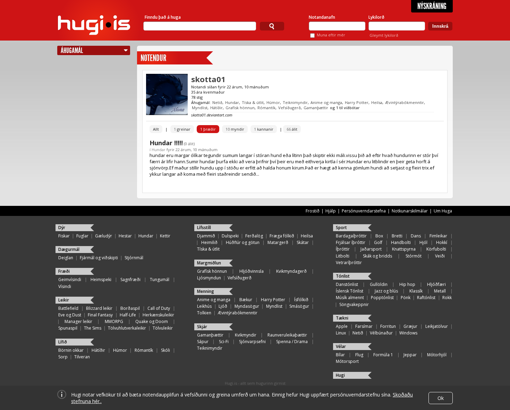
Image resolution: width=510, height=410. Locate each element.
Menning (205, 291)
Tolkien (204, 313)
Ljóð (223, 306)
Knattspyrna (404, 249)
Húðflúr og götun (243, 242)
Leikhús (204, 306)
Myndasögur (247, 306)
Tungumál (159, 279)
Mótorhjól (437, 355)
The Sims (92, 328)
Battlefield (68, 308)
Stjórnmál (134, 258)
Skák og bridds (377, 256)
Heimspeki (101, 279)
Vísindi (64, 286)
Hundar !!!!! (166, 143)
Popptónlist (382, 297)
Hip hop (407, 284)
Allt (156, 129)
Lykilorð (376, 17)
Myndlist (199, 107)
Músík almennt (350, 297)
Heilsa (376, 102)
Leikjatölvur (436, 326)
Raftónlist (426, 297)
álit (292, 129)
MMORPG (114, 321)
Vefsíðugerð (289, 107)
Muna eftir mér (331, 34)
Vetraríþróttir (349, 262)
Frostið (313, 211)
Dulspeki (230, 236)
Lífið (62, 342)
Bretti (397, 236)
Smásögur (299, 306)
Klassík (416, 291)
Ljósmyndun (209, 278)
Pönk (405, 297)
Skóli (165, 350)
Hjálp (330, 211)
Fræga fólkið (282, 236)
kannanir (263, 129)
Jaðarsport (371, 249)
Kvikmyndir (245, 335)
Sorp (63, 357)
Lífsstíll (204, 227)
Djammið (206, 236)
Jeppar (410, 355)
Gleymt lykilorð (383, 35)
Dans (416, 236)
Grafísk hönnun (240, 107)
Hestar (125, 236)
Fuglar (82, 236)
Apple (342, 326)
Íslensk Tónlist (349, 291)
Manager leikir (78, 321)
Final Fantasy (100, 315)
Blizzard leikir (99, 308)
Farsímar (364, 326)
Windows (408, 333)
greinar (182, 129)
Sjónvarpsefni (252, 341)
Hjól (423, 242)
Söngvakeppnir (354, 304)
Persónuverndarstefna (364, 211)
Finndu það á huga (163, 17)
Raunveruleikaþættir (287, 335)
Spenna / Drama (292, 341)
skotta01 (208, 79)
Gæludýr (103, 236)
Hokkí (441, 242)
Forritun (388, 326)
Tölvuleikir (163, 328)
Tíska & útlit (253, 102)
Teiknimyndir (295, 102)
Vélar (341, 346)
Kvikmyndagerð (291, 271)
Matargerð (277, 242)
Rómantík (266, 107)
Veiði (440, 256)
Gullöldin (379, 284)
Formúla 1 (383, 355)
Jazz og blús (386, 291)
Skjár (202, 327)
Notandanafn (322, 17)
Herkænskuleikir (158, 315)
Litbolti (342, 256)
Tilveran (82, 357)
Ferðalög (254, 236)
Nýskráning (432, 6)
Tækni (342, 318)
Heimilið (209, 242)
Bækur (245, 300)
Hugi (340, 375)
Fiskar (64, 236)
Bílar (340, 355)
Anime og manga (326, 102)
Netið (217, 102)
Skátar (303, 242)
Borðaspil (130, 308)
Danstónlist (347, 284)
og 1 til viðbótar (345, 107)
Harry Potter (356, 102)
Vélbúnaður (381, 333)
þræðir (208, 129)
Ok (440, 398)
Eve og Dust (69, 315)
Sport (341, 227)
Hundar (232, 102)
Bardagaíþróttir (351, 236)
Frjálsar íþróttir (350, 242)
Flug (359, 355)
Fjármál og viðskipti (99, 258)
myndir (235, 129)
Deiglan (65, 258)
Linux (341, 333)
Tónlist (343, 276)
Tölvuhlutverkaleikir (127, 328)
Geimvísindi (69, 279)
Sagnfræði (130, 279)
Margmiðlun (209, 263)
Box (379, 236)
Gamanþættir (316, 107)
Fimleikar (438, 236)
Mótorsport (347, 361)
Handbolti (401, 242)
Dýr (61, 227)
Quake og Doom (151, 321)
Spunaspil (67, 328)
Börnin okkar (71, 350)
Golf (378, 242)
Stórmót (414, 256)
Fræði (64, 271)
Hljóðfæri (436, 284)
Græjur (410, 326)
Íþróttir (343, 249)
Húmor (273, 102)
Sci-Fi (224, 341)
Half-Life (128, 315)
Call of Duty (158, 308)
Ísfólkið (301, 300)
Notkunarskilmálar (410, 211)
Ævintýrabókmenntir (404, 102)
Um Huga (443, 211)
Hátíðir (216, 107)
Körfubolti (436, 249)
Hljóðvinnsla (251, 271)
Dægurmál (68, 249)
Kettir (165, 236)
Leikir (63, 300)
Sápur (203, 341)
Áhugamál (72, 50)
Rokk (447, 297)
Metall (440, 291)
